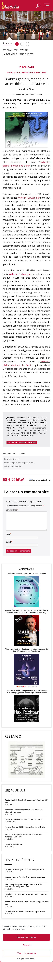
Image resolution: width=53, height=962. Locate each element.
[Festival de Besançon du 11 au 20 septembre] (26, 592)
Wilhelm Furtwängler (29, 197)
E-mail (9, 542)
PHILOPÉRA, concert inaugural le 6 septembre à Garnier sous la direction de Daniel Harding (26, 611)
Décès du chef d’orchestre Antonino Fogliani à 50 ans (26, 902)
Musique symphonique (24, 72)
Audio (10, 72)
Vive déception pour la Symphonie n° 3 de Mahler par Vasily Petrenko (23, 885)
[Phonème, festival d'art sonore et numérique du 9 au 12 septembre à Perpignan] (26, 671)
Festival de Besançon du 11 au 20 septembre (26, 574)
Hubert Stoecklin (35, 94)
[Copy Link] (22, 479)
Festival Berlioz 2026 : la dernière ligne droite (25, 911)
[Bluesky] (18, 479)
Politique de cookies (25, 958)
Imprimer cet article (41, 480)
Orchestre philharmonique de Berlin (19, 462)
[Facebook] (9, 479)
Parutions (41, 72)
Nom (8, 534)
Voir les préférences (26, 953)
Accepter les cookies (26, 937)
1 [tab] (17, 44)
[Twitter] (13, 479)
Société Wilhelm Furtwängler (21, 442)
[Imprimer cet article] (30, 480)
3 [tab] (27, 44)
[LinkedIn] (5, 479)
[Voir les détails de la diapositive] (26, 25)
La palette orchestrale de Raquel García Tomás (26, 894)
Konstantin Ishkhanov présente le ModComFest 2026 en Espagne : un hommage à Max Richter (26, 692)
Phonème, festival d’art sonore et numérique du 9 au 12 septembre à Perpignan (26, 650)
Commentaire (12, 510)
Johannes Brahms (12, 459)
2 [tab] (22, 44)
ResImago (13, 736)
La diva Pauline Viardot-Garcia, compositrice (25, 877)
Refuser (26, 945)
